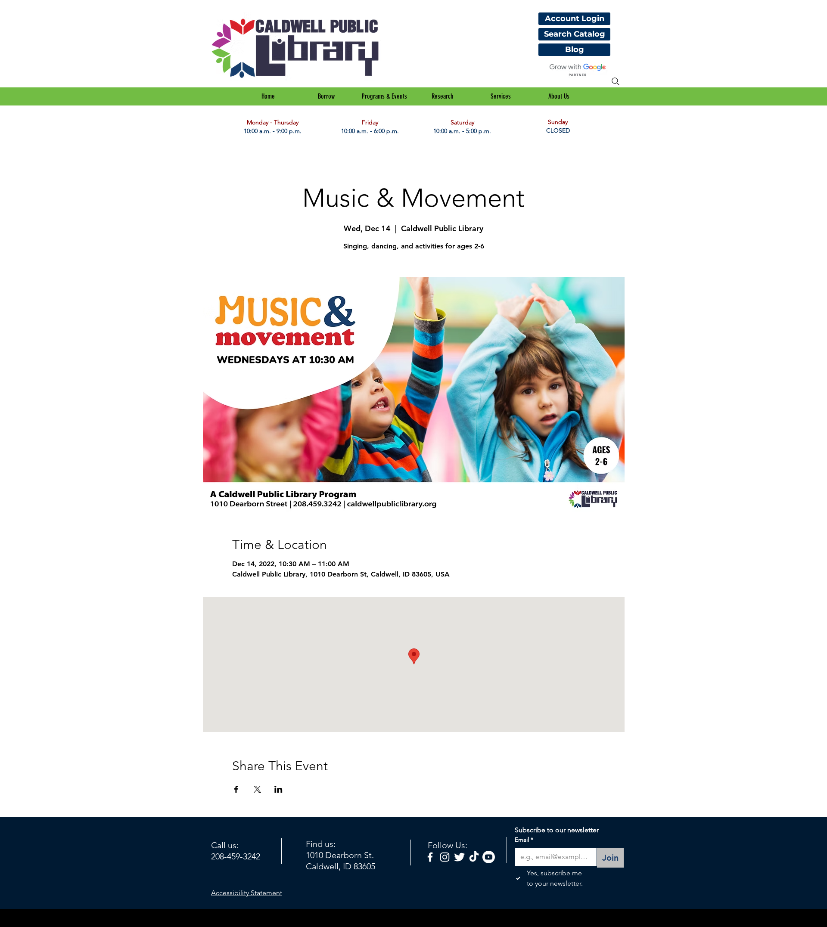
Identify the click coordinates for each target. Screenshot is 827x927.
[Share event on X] (257, 789)
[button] (326, 96)
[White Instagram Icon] (444, 857)
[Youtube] (488, 857)
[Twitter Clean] (459, 857)
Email (524, 839)
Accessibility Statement (246, 893)
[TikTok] (474, 857)
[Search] (615, 81)
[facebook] (430, 857)
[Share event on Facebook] (236, 789)
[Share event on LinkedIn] (278, 789)
